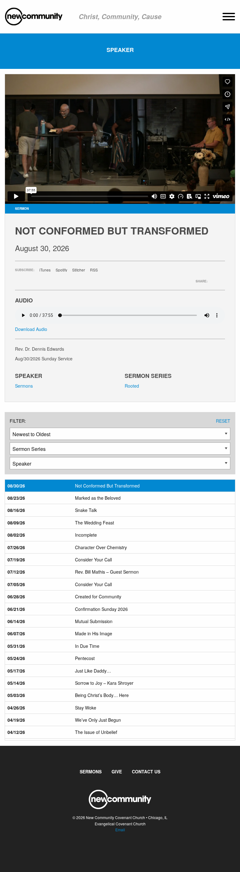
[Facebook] (115, 848)
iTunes (45, 270)
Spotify (61, 270)
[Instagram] (125, 848)
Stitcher (78, 270)
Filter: (18, 421)
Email (120, 829)
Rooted (132, 386)
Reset (223, 421)
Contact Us (146, 771)
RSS (94, 270)
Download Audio (31, 329)
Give (117, 771)
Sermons (24, 386)
